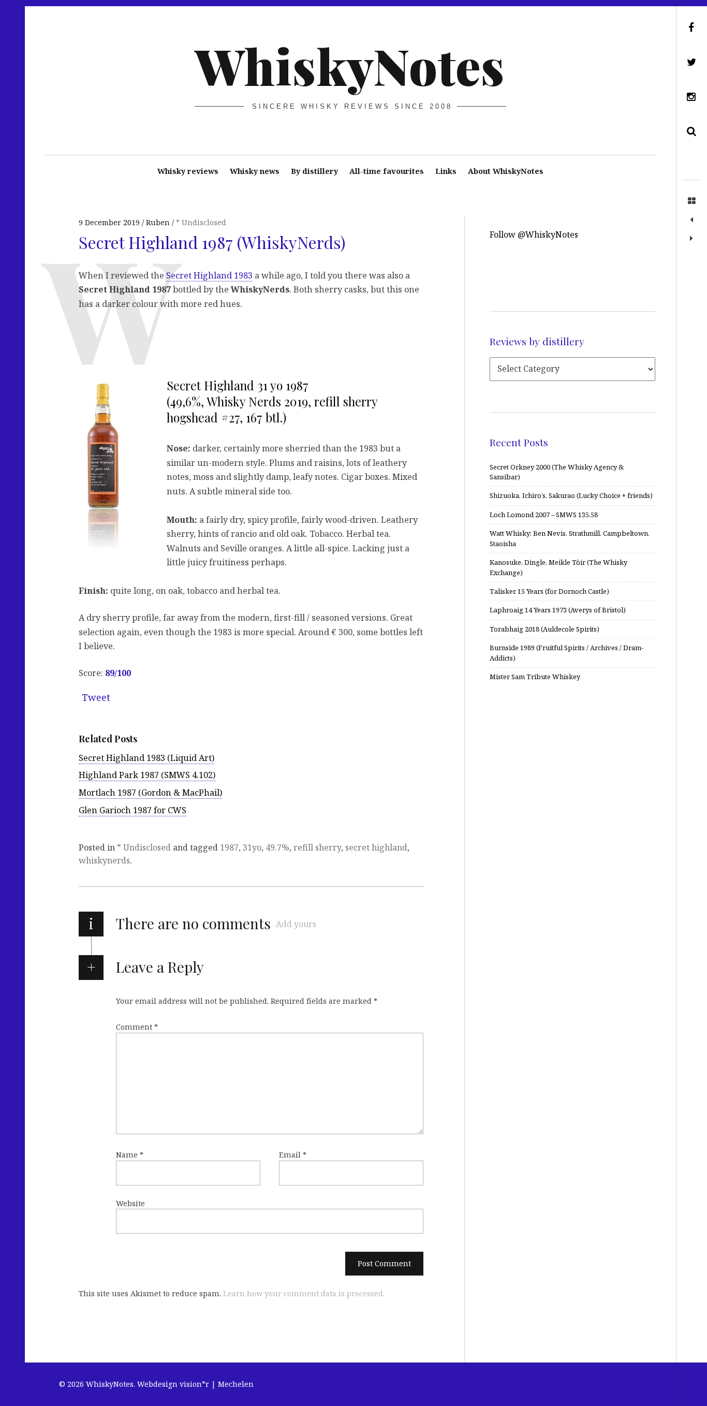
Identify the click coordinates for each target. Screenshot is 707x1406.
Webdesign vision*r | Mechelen (195, 1384)
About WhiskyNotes (505, 171)
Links (445, 171)
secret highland (376, 847)
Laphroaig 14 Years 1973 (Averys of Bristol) (558, 609)
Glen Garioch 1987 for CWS (132, 810)
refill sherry (317, 847)
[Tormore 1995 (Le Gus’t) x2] (691, 238)
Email (292, 1155)
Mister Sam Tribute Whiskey (535, 676)
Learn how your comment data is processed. (304, 1293)
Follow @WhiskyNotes (534, 234)
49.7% (277, 847)
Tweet (96, 697)
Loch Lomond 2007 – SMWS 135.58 (544, 514)
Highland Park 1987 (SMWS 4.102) (147, 775)
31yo (252, 847)
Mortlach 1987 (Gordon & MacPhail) (150, 792)
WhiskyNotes (350, 65)
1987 (229, 847)
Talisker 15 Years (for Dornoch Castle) (549, 591)
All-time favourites (386, 171)
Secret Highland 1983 (209, 275)
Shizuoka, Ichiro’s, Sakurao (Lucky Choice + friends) (571, 495)
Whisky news (254, 171)
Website (130, 1203)
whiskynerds (104, 860)
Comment (137, 1027)
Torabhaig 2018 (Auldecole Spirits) (544, 629)
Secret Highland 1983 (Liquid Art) (146, 758)
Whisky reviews (187, 171)
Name (129, 1155)
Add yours (296, 924)
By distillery (314, 171)
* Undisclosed (201, 222)
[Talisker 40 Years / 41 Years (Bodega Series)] (691, 220)
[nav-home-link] (691, 201)
